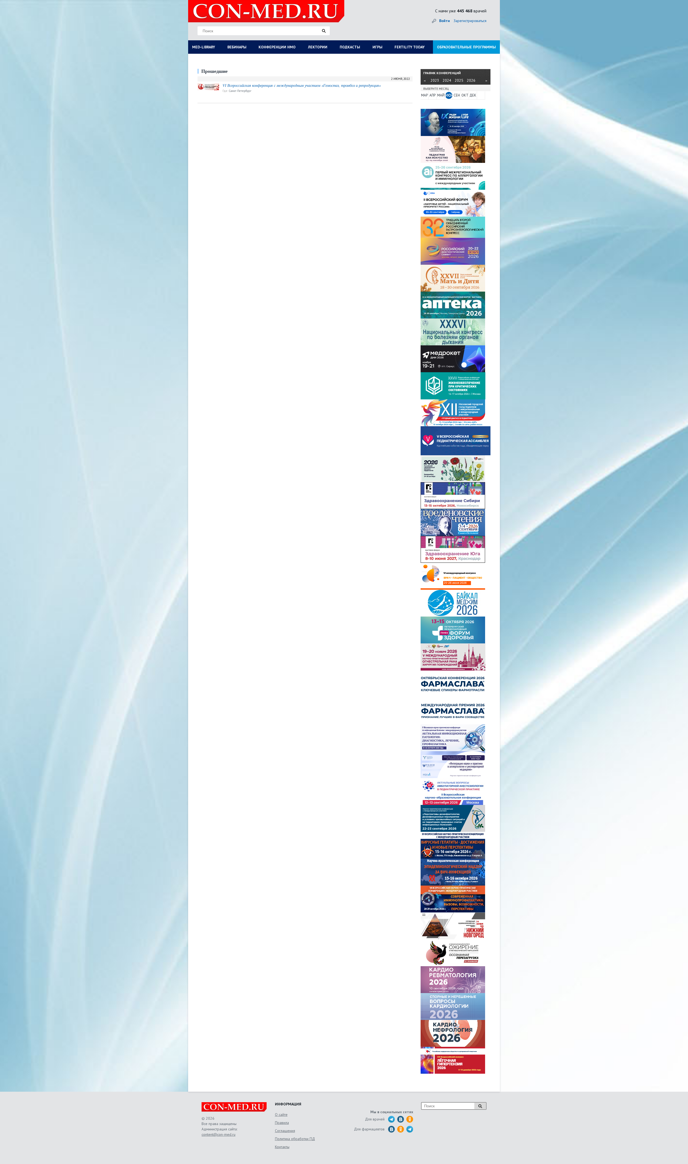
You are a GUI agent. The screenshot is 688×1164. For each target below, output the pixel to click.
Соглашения (285, 1130)
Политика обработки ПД (295, 1138)
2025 (459, 80)
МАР (424, 95)
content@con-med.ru (218, 1134)
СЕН (457, 95)
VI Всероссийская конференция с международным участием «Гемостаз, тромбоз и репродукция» (302, 85)
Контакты (282, 1146)
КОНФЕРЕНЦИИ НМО (277, 47)
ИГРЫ (377, 47)
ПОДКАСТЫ (350, 47)
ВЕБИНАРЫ (236, 47)
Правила (282, 1122)
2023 (435, 80)
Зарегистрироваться (470, 20)
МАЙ (440, 95)
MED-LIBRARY (203, 47)
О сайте (281, 1114)
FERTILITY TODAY (410, 47)
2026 (471, 80)
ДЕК (473, 95)
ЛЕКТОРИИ (317, 47)
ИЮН (448, 95)
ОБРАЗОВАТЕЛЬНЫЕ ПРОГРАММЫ (466, 47)
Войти (444, 21)
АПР (432, 95)
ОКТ (464, 95)
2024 (447, 80)
